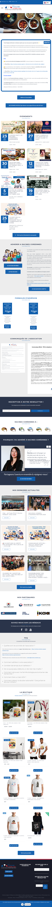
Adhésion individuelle (7, 306)
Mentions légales (5, 895)
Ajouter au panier (7, 326)
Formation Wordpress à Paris (22, 897)
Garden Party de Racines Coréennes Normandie (16, 137)
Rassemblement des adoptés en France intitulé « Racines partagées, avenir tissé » (38, 575)
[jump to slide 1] (22, 32)
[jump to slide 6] (29, 32)
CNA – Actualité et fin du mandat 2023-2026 (12, 514)
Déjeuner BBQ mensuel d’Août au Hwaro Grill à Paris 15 (16, 164)
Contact (26, 896)
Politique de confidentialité (15, 895)
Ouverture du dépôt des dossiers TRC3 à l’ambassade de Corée (15, 220)
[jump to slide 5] (28, 32)
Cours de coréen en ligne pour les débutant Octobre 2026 (16, 192)
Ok (22, 904)
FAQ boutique (44, 895)
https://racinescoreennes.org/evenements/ (11, 654)
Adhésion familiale (33, 306)
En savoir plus (27, 904)
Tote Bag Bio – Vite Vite (34, 835)
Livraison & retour (37, 895)
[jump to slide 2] (24, 32)
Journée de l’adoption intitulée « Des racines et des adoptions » (13, 575)
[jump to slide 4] (26, 32)
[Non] (50, 903)
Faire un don (9, 871)
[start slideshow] (21, 32)
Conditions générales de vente (27, 895)
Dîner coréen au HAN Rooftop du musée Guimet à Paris (41, 137)
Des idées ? (31, 896)
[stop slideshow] (30, 32)
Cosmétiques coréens (36, 897)
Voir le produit (14, 732)
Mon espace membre (39, 276)
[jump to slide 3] (25, 32)
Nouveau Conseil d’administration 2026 (37, 514)
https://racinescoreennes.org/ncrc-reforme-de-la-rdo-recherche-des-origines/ (27, 64)
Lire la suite (6, 517)
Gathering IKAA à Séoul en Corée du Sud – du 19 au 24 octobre (42, 192)
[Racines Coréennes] (13, 7)
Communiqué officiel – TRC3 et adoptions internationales (37, 545)
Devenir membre (9, 875)
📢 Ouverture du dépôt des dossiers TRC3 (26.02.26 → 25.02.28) (13, 545)
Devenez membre (18, 695)
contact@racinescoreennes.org (33, 657)
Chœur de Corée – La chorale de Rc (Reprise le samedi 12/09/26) (42, 164)
